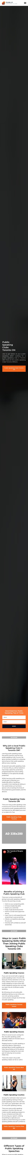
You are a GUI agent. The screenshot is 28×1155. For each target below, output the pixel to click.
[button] (25, 3)
